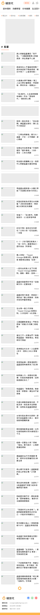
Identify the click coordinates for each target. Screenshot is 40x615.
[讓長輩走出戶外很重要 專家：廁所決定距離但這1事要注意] (8, 459)
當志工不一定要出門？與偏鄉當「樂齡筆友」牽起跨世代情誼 (28, 337)
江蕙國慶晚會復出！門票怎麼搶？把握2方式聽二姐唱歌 (28, 324)
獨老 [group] (37, 15)
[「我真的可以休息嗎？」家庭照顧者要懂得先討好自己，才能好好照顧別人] (8, 513)
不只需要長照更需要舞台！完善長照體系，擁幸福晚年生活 (28, 592)
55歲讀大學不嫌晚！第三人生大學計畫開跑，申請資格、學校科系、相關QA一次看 (28, 82)
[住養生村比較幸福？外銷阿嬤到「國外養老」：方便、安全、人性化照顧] (8, 151)
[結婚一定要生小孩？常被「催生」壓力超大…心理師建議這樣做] (8, 445)
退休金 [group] (13, 15)
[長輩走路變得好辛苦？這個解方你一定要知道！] (8, 285)
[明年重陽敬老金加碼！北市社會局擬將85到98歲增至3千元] (8, 432)
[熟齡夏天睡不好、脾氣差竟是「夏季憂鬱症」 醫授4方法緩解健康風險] (8, 499)
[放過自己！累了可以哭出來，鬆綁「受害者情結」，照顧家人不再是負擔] (8, 606)
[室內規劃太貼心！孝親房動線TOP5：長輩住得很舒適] (8, 526)
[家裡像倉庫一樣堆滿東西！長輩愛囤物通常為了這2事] (8, 365)
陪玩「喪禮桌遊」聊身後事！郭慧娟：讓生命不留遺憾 (28, 391)
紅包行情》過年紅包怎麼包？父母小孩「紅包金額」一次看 (28, 230)
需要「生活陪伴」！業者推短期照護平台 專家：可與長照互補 (28, 551)
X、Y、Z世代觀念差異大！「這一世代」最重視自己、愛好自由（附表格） (28, 243)
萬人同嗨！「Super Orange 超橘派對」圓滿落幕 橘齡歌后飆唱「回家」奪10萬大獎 (27, 257)
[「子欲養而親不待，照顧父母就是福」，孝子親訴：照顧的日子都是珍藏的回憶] (8, 566)
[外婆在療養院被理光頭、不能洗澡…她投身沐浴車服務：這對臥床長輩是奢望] (8, 405)
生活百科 (36, 61)
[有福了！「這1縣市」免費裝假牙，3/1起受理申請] (8, 218)
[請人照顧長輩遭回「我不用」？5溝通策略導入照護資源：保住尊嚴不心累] (8, 57)
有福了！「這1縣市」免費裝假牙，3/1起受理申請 (27, 216)
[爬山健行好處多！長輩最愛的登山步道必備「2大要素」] (8, 472)
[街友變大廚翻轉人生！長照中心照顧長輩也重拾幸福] (8, 164)
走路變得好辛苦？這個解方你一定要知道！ (28, 283)
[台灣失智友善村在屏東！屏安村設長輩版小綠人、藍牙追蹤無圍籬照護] (8, 419)
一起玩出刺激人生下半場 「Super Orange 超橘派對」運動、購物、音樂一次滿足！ (28, 270)
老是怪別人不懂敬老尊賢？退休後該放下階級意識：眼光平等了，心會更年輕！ (28, 69)
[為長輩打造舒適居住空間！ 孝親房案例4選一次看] (8, 539)
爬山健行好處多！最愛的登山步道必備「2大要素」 (28, 471)
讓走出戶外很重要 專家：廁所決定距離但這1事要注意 (27, 458)
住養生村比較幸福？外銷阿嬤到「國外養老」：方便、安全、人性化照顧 (28, 150)
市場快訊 (36, 262)
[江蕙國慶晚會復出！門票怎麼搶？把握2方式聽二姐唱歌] (8, 325)
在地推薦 (26, 8)
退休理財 (7, 8)
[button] (37, 3)
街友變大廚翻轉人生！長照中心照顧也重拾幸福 (28, 162)
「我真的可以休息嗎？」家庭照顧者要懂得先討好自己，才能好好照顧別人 (28, 512)
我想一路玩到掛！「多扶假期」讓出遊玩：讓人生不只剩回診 (28, 123)
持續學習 (16, 8)
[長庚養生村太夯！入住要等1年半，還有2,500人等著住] (8, 352)
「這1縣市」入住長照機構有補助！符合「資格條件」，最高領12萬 (27, 96)
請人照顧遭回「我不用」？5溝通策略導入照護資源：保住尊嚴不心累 (27, 56)
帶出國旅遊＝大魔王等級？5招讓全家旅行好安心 (28, 189)
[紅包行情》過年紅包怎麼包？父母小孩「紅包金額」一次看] (8, 231)
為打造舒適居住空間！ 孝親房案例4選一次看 (28, 537)
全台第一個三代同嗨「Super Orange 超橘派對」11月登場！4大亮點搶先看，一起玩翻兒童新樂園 (28, 310)
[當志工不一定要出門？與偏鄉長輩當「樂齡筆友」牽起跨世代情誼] (8, 338)
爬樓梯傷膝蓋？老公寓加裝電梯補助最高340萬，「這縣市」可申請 (28, 578)
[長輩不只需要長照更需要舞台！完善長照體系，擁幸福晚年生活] (8, 593)
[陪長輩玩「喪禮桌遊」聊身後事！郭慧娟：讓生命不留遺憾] (8, 392)
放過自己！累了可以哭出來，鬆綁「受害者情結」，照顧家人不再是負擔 (27, 605)
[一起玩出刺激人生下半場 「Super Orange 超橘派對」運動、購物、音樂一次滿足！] (8, 271)
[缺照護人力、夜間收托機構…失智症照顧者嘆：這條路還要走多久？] (8, 378)
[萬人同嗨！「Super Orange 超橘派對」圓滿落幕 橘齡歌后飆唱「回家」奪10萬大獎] (8, 258)
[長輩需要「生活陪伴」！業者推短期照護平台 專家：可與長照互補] (8, 552)
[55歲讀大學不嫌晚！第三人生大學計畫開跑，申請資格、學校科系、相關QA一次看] (8, 83)
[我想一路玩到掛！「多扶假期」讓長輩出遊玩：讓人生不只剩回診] (8, 124)
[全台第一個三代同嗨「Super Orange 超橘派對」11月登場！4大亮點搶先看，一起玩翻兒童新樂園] (8, 311)
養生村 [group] (5, 15)
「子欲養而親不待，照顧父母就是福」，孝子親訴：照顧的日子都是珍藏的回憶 (28, 565)
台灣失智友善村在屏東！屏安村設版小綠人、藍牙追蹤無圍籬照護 (28, 418)
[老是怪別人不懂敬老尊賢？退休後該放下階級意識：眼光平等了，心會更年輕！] (8, 70)
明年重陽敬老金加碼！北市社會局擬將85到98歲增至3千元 (28, 431)
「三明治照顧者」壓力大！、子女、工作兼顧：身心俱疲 (28, 136)
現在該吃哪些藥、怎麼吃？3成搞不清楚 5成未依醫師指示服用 (28, 485)
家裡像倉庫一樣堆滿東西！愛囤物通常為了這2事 (28, 363)
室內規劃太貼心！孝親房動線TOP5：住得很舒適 (28, 524)
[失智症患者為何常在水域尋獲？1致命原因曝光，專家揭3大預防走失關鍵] (8, 204)
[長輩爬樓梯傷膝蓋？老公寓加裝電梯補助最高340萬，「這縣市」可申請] (8, 579)
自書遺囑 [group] (22, 15)
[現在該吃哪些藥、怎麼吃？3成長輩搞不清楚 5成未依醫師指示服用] (8, 486)
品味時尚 (36, 530)
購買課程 (27, 3)
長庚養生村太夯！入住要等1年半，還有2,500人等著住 (28, 351)
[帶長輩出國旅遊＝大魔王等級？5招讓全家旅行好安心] (8, 191)
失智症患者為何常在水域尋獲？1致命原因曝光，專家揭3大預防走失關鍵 (28, 203)
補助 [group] (30, 15)
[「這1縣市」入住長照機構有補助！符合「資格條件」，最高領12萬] (8, 97)
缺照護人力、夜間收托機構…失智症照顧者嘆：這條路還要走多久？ (28, 377)
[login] (33, 3)
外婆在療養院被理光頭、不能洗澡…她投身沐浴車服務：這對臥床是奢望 (28, 404)
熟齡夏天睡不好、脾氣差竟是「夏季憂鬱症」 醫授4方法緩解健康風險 (28, 498)
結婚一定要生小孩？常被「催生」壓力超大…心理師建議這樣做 (28, 444)
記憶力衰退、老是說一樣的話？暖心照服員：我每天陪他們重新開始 (28, 297)
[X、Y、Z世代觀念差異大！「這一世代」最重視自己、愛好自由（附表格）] (8, 244)
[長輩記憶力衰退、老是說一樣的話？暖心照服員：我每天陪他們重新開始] (8, 298)
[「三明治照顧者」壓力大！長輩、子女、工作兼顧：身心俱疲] (8, 137)
